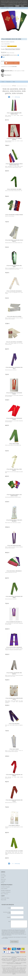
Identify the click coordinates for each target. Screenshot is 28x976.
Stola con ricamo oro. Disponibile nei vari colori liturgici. (14, 293)
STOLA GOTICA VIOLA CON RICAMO (14, 647)
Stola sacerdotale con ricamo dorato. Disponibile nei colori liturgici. (14, 624)
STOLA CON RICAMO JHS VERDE (14, 189)
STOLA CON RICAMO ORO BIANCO (14, 291)
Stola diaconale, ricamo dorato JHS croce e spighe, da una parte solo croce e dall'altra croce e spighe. (14, 853)
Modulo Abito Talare (5, 898)
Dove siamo (3, 875)
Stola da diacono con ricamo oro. (11, 369)
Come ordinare (4, 888)
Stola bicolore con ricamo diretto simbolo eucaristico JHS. (14, 116)
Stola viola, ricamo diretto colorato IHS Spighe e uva (14, 725)
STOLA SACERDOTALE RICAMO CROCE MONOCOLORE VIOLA (14, 164)
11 (12, 97)
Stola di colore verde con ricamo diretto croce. (13, 445)
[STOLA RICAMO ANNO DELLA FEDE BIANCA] (14, 461)
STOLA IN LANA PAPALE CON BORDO (14, 341)
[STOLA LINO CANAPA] (14, 741)
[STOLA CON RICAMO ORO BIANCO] (14, 283)
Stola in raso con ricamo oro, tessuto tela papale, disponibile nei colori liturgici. (14, 676)
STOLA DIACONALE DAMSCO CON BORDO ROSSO (14, 495)
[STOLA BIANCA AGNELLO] (14, 817)
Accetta (17, 5)
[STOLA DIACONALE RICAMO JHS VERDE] (14, 842)
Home (3, 81)
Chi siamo (3, 874)
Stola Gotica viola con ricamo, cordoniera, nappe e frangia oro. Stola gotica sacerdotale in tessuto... (14, 649)
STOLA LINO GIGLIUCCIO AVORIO (14, 316)
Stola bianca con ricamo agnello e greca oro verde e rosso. (14, 827)
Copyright (3, 880)
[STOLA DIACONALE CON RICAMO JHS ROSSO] (14, 766)
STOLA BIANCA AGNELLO (14, 825)
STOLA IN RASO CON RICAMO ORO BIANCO (14, 673)
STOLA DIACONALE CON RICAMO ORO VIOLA (14, 368)
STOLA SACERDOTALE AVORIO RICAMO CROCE (14, 699)
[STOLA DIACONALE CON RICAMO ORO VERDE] (14, 588)
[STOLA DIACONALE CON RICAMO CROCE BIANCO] (14, 232)
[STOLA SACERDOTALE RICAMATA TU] (14, 613)
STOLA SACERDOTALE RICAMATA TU (14, 621)
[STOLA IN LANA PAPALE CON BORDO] (14, 332)
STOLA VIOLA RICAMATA (14, 723)
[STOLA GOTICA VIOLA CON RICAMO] (14, 639)
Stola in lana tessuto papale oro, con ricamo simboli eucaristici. (14, 344)
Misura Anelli (3, 899)
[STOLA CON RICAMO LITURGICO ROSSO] (14, 205)
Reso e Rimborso (4, 893)
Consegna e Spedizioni (5, 892)
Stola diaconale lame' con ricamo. (11, 572)
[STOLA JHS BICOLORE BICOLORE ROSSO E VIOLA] (14, 104)
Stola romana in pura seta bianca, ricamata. (13, 522)
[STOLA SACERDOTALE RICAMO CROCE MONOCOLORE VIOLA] (14, 155)
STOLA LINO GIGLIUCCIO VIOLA (14, 545)
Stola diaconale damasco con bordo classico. (13, 497)
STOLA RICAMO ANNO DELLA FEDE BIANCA (14, 470)
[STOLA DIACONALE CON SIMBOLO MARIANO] (14, 130)
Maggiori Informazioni (8, 6)
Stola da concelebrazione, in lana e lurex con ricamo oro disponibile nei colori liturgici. (14, 268)
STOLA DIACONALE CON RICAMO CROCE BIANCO (14, 241)
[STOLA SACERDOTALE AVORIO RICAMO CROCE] (14, 690)
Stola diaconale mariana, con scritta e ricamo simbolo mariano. (14, 141)
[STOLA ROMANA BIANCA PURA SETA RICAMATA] (14, 512)
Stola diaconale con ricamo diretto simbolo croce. (13, 242)
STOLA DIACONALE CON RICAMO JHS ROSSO (14, 775)
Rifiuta (22, 5)
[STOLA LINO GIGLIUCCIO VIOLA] (14, 537)
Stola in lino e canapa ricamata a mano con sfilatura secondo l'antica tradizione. (14, 751)
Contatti (2, 877)
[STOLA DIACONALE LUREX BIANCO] (14, 561)
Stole (14, 81)
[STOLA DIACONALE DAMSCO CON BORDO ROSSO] (14, 484)
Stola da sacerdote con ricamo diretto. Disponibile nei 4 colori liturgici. (14, 396)
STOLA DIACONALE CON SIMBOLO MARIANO (14, 139)
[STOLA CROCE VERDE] (14, 435)
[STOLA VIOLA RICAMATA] (14, 715)
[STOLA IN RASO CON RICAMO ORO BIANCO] (14, 664)
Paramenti (8, 81)
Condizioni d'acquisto (5, 886)
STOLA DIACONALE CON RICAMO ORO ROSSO (14, 800)
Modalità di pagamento (6, 890)
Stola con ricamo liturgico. (9, 216)
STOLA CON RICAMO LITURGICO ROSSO (14, 214)
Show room (3, 879)
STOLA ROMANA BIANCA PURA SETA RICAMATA (14, 520)
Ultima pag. (17, 97)
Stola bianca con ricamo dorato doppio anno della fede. (14, 472)
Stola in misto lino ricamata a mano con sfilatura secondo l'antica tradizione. (14, 318)
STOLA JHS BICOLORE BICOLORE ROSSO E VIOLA (14, 113)
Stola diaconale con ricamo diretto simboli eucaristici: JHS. (14, 777)
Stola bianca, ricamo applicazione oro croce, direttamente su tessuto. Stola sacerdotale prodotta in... (14, 701)
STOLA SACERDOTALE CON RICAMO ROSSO (14, 393)
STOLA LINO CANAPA (14, 749)
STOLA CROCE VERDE (14, 443)
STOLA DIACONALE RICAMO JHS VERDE (14, 850)
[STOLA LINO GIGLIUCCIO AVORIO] (14, 307)
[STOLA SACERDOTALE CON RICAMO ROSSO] (14, 384)
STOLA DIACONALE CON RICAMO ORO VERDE (14, 597)
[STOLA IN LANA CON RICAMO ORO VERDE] (14, 257)
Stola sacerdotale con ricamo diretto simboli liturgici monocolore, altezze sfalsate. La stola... (14, 167)
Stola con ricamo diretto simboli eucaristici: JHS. (13, 190)
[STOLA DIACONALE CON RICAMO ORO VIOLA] (14, 359)
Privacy (2, 882)
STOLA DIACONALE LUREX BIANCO (14, 571)
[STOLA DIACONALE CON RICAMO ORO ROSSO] (14, 792)
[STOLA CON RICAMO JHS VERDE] (14, 181)
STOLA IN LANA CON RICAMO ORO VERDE (14, 266)
